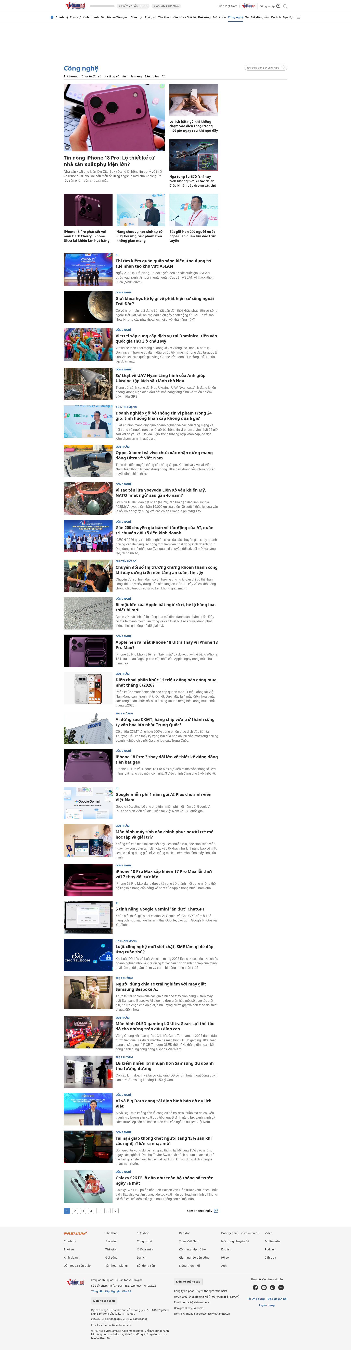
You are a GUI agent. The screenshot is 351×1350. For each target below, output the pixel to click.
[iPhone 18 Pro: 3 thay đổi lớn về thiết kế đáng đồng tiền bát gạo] (88, 765)
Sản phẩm (152, 76)
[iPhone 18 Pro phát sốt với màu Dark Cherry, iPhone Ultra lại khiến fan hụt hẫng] (88, 210)
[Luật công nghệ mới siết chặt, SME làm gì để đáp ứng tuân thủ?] (88, 955)
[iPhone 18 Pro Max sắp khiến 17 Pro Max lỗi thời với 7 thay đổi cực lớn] (88, 880)
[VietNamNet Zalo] (281, 1289)
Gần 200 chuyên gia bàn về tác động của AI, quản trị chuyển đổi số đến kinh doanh (164, 530)
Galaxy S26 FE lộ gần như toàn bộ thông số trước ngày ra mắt (164, 1180)
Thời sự (75, 17)
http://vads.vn (194, 1308)
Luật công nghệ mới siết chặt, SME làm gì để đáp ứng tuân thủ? (164, 949)
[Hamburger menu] (298, 17)
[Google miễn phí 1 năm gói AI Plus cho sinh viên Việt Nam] (88, 803)
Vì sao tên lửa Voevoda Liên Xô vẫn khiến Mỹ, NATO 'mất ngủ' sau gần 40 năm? (161, 492)
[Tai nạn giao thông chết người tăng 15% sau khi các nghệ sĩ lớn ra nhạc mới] (88, 1147)
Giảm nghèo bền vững (194, 1257)
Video (268, 1233)
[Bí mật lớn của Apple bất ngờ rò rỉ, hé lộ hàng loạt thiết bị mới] (88, 613)
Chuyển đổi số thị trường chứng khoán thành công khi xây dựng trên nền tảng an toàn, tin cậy (167, 569)
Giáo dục (137, 17)
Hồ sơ (225, 1257)
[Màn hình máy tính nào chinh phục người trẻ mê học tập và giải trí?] (88, 840)
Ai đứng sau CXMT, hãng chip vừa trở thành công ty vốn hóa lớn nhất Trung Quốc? (165, 722)
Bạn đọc (288, 17)
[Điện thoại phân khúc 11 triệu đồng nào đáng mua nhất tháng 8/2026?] (88, 688)
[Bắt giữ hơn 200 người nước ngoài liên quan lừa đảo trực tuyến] (193, 210)
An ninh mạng (132, 76)
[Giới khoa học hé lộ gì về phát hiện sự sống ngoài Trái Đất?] (88, 307)
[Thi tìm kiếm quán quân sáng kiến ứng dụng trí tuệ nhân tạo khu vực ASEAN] (88, 269)
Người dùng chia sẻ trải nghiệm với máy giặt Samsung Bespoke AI (161, 986)
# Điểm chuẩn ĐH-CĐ (133, 6)
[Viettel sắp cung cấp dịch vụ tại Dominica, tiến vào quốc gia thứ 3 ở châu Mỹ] (88, 344)
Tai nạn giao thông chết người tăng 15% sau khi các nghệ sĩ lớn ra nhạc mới (164, 1140)
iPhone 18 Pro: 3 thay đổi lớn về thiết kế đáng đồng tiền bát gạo (167, 759)
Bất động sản (260, 17)
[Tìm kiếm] (285, 6)
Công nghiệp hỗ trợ (192, 1249)
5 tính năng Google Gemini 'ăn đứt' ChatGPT (160, 909)
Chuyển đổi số (91, 76)
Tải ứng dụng (256, 1299)
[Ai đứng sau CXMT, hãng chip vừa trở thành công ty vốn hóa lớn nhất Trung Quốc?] (88, 728)
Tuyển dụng (267, 1305)
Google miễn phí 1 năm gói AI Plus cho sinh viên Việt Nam (163, 797)
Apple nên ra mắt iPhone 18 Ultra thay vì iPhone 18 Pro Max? (167, 644)
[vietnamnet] (76, 10)
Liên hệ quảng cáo (188, 1281)
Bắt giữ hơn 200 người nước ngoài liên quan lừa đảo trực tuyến (192, 236)
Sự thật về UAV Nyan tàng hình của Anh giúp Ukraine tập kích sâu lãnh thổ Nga (161, 378)
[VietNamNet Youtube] (264, 1289)
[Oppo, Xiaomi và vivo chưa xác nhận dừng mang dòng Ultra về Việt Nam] (88, 461)
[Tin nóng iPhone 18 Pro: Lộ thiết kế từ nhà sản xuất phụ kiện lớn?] (114, 117)
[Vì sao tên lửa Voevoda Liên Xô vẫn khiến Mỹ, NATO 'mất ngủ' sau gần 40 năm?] (88, 498)
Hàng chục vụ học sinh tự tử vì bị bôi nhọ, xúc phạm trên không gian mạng (140, 236)
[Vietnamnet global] (249, 7)
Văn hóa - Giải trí (184, 17)
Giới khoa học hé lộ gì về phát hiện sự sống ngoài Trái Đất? (165, 301)
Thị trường (71, 76)
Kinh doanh (91, 17)
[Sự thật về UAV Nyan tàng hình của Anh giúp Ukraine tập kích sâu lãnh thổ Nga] (88, 384)
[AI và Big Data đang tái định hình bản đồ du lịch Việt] (88, 1109)
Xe (247, 17)
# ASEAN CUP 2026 (166, 6)
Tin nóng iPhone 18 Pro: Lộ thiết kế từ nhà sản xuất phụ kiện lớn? (109, 160)
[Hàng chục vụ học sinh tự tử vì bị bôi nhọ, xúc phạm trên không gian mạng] (141, 210)
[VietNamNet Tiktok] (272, 1289)
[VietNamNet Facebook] (255, 1289)
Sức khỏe (219, 17)
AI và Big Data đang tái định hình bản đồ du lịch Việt (163, 1103)
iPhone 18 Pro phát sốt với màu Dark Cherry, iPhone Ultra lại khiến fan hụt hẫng (86, 236)
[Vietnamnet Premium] (76, 1235)
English (226, 1249)
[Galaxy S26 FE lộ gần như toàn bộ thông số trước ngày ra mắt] (88, 1186)
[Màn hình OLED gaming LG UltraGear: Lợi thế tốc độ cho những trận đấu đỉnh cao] (88, 1032)
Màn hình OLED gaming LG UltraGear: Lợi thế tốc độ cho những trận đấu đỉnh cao (165, 1026)
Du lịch (276, 17)
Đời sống (204, 17)
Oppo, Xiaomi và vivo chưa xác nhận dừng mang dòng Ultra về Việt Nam (164, 455)
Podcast (270, 1249)
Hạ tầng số (111, 76)
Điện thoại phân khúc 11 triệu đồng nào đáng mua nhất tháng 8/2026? (166, 682)
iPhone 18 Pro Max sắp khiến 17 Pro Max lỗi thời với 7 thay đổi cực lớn (164, 874)
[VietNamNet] (52, 17)
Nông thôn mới (189, 1266)
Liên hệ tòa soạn (104, 1300)
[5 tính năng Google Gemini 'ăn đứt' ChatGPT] (88, 917)
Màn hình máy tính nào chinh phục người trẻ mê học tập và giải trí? (164, 834)
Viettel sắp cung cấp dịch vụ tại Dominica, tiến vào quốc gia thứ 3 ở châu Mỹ (166, 338)
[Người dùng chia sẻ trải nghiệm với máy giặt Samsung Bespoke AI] (88, 992)
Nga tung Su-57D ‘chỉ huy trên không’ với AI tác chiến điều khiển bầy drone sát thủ (192, 181)
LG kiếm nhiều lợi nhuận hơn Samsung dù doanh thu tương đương (165, 1065)
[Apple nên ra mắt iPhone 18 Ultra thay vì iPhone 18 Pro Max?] (88, 651)
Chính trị (62, 17)
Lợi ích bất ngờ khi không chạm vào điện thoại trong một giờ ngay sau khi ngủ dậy (193, 126)
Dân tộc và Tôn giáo (115, 17)
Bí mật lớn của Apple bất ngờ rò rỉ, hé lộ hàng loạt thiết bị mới (166, 607)
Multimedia (273, 1241)
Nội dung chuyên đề (235, 1241)
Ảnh (224, 1266)
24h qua (270, 1257)
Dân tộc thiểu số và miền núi (240, 1233)
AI (163, 76)
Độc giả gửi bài (277, 1299)
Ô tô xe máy (145, 1249)
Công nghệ (235, 17)
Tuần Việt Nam (227, 6)
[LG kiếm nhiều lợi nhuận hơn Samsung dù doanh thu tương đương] (88, 1072)
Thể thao (164, 17)
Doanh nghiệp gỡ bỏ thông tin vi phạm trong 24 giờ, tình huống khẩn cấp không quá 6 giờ (164, 415)
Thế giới (150, 17)
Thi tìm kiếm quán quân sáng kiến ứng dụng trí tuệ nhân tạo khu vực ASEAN (163, 263)
